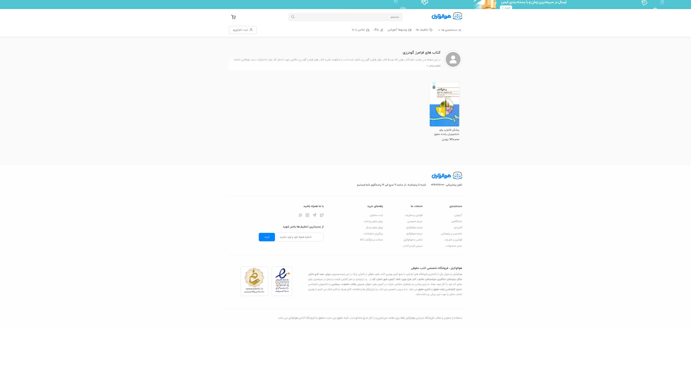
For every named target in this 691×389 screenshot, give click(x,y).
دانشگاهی (456, 221)
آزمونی (458, 215)
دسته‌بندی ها (449, 30)
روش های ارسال (374, 227)
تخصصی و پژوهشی (451, 233)
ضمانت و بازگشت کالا (371, 240)
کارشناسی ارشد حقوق (444, 289)
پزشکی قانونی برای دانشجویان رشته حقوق (446, 132)
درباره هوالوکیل (414, 233)
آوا (374, 279)
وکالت (353, 284)
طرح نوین (406, 279)
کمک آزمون (394, 279)
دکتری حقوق (424, 289)
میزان (328, 274)
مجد (322, 274)
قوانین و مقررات (453, 240)
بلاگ (376, 30)
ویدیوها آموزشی (397, 30)
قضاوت (345, 284)
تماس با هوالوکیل (413, 240)
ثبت (267, 237)
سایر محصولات (454, 246)
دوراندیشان (430, 279)
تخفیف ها (422, 30)
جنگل (459, 279)
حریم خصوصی (415, 221)
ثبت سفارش (376, 215)
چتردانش (451, 279)
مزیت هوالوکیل (414, 227)
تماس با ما (358, 30)
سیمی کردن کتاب (413, 246)
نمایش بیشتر (435, 65)
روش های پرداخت (373, 221)
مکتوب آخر (418, 279)
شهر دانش (382, 279)
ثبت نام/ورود (240, 30)
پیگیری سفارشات (373, 233)
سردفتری (335, 284)
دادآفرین (441, 279)
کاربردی (458, 227)
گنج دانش (314, 274)
